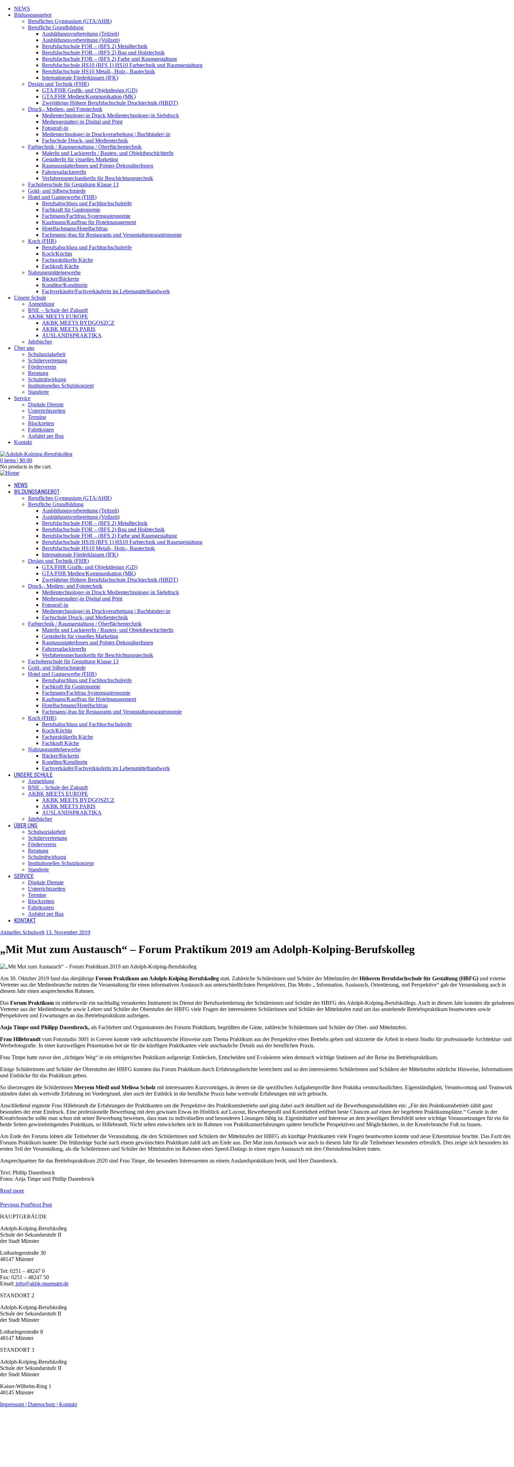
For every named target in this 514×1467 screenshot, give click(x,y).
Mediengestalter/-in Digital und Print (82, 122)
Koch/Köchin (57, 254)
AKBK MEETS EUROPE (58, 316)
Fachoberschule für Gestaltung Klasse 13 (73, 184)
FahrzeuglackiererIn (64, 172)
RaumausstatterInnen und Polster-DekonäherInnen (97, 166)
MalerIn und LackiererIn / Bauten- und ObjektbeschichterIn (107, 153)
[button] (16, 460)
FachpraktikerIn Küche (67, 260)
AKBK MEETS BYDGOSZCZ (78, 323)
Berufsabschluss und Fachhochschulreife (87, 203)
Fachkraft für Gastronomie (71, 210)
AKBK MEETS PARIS (68, 329)
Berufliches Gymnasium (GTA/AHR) (70, 21)
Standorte (38, 392)
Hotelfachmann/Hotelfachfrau (75, 228)
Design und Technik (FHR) (58, 84)
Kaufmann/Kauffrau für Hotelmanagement (89, 222)
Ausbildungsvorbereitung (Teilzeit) (80, 34)
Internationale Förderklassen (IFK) (80, 78)
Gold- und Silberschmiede (57, 191)
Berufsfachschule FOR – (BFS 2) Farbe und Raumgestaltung (109, 59)
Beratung (38, 373)
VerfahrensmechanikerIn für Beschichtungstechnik (97, 178)
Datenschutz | (43, 1404)
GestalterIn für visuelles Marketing (80, 159)
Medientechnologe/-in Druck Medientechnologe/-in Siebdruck (110, 115)
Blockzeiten (41, 423)
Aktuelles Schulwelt (22, 932)
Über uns (24, 348)
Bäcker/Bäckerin (60, 279)
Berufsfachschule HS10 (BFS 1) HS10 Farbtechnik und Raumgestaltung (122, 65)
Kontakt (23, 442)
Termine (37, 417)
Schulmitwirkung (47, 379)
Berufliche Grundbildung (56, 27)
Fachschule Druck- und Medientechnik (85, 140)
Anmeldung (41, 304)
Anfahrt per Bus (46, 436)
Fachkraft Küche (60, 266)
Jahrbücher (40, 342)
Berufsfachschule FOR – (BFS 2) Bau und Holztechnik (103, 53)
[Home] (9, 473)
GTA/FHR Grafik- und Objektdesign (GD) (89, 90)
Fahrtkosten (41, 430)
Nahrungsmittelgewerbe (54, 272)
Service (22, 398)
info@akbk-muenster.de (41, 1284)
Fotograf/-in (55, 128)
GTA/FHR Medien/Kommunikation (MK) (89, 96)
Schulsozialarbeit (46, 354)
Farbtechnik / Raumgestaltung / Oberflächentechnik (85, 147)
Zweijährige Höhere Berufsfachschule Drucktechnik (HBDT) (110, 103)
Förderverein (42, 367)
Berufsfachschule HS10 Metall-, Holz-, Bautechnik (98, 71)
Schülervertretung (47, 360)
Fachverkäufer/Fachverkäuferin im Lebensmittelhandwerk (106, 291)
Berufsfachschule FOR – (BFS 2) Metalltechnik (95, 46)
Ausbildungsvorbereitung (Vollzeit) (81, 40)
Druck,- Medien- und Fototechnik (65, 109)
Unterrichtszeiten (46, 411)
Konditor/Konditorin (64, 285)
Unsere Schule (30, 298)
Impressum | (14, 1404)
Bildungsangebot (32, 15)
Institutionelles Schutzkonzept (61, 386)
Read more (12, 1191)
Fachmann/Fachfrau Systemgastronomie (86, 216)
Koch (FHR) (42, 241)
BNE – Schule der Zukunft (58, 310)
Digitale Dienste (46, 404)
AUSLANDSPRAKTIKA (72, 335)
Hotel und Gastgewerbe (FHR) (62, 197)
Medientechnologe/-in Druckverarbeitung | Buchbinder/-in (106, 134)
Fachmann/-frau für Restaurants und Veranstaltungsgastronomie (112, 235)
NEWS (22, 9)
